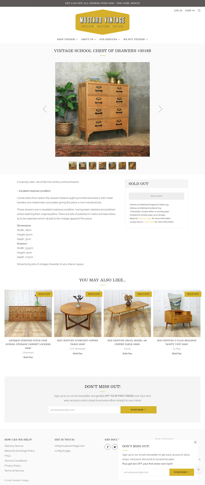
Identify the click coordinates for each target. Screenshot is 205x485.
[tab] (73, 166)
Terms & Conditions (16, 460)
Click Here (150, 222)
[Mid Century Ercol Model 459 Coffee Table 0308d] (127, 313)
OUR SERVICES (108, 39)
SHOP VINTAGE (66, 39)
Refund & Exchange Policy (20, 450)
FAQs (8, 455)
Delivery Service (14, 445)
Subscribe (137, 410)
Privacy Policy (13, 465)
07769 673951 (63, 450)
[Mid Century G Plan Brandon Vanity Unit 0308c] (176, 313)
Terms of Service (14, 470)
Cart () (190, 10)
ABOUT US (87, 39)
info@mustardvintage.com (70, 445)
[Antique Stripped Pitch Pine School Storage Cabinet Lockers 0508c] (28, 313)
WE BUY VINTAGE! (134, 39)
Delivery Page (145, 218)
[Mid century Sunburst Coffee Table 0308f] (77, 313)
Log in (178, 10)
